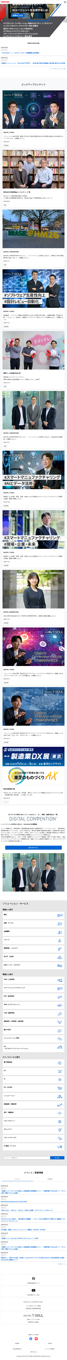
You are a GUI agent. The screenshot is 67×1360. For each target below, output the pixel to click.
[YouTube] (36, 1339)
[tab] (17, 1179)
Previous (2, 20)
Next (65, 20)
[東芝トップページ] (6, 2)
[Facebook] (30, 1339)
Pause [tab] (33, 34)
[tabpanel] (33, 1223)
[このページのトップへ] (63, 1357)
